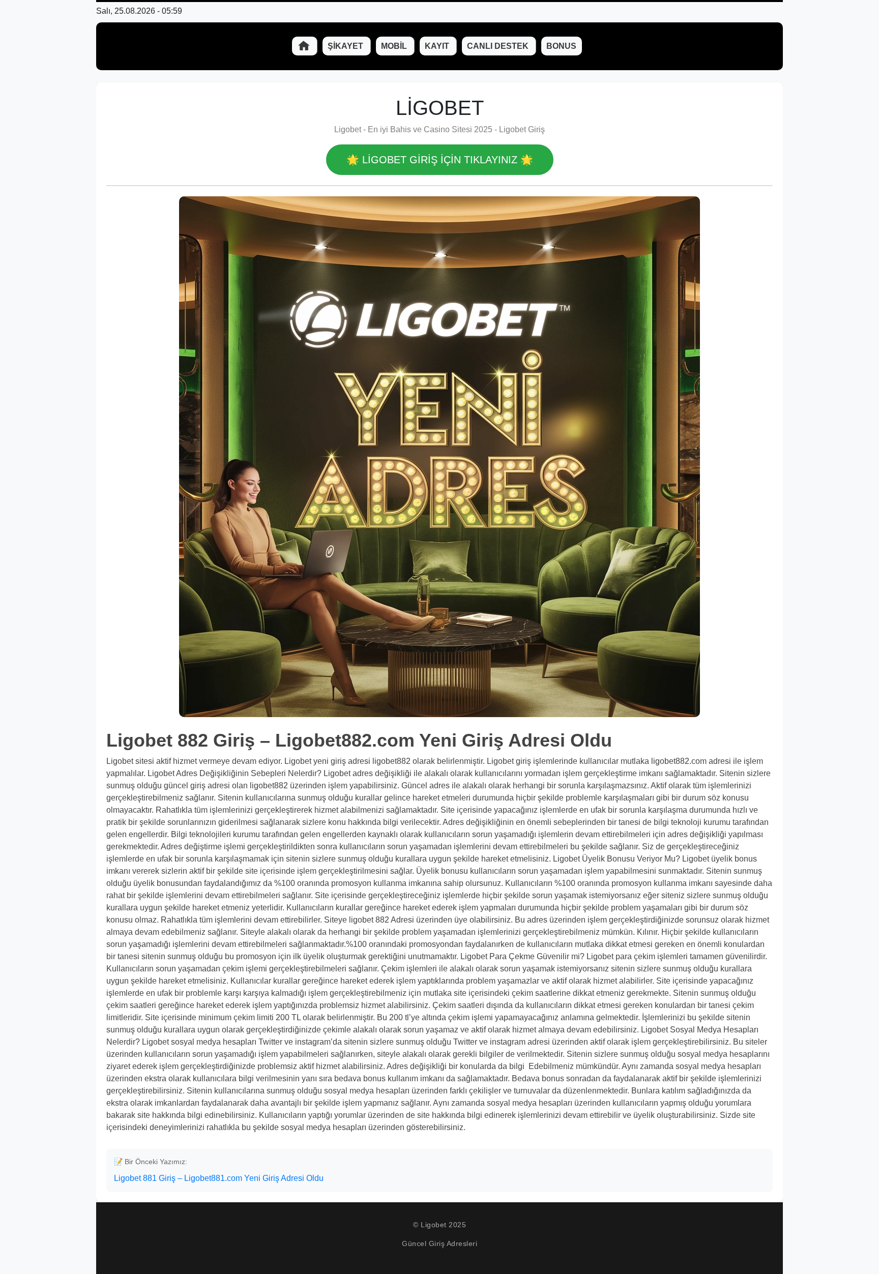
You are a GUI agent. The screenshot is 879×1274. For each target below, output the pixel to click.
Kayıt (438, 46)
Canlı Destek (499, 46)
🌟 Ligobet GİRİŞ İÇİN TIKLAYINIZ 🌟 (439, 159)
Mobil (395, 46)
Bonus (561, 46)
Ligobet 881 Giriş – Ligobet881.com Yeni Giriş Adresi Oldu (219, 1178)
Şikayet (346, 46)
